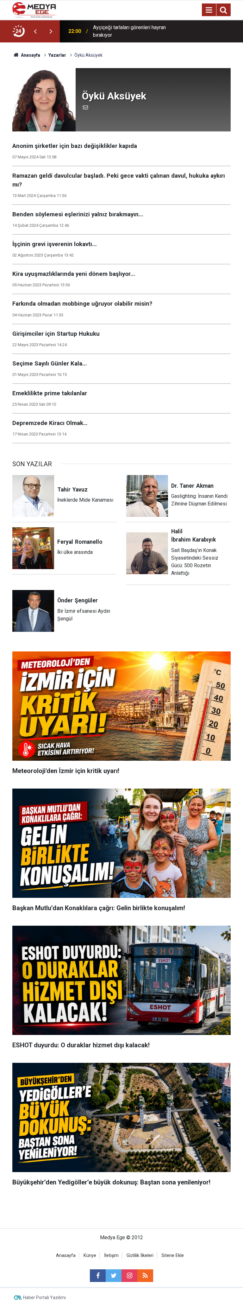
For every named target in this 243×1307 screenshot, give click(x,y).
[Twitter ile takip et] (114, 1275)
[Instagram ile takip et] (129, 1275)
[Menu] (209, 10)
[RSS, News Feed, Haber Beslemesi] (145, 1275)
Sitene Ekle (172, 1255)
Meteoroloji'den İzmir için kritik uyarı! (133, 31)
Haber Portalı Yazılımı (44, 1297)
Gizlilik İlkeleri (140, 1255)
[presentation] (35, 31)
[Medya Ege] (35, 9)
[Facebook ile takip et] (98, 1275)
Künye (90, 1255)
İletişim (111, 1255)
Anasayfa (66, 1255)
